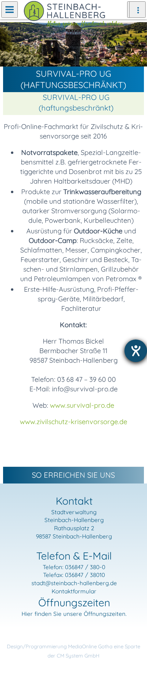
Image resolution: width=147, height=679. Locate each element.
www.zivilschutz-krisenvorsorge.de (73, 421)
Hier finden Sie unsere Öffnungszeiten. (74, 613)
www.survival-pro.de (82, 405)
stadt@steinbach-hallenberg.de (74, 583)
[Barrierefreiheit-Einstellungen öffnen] (135, 351)
